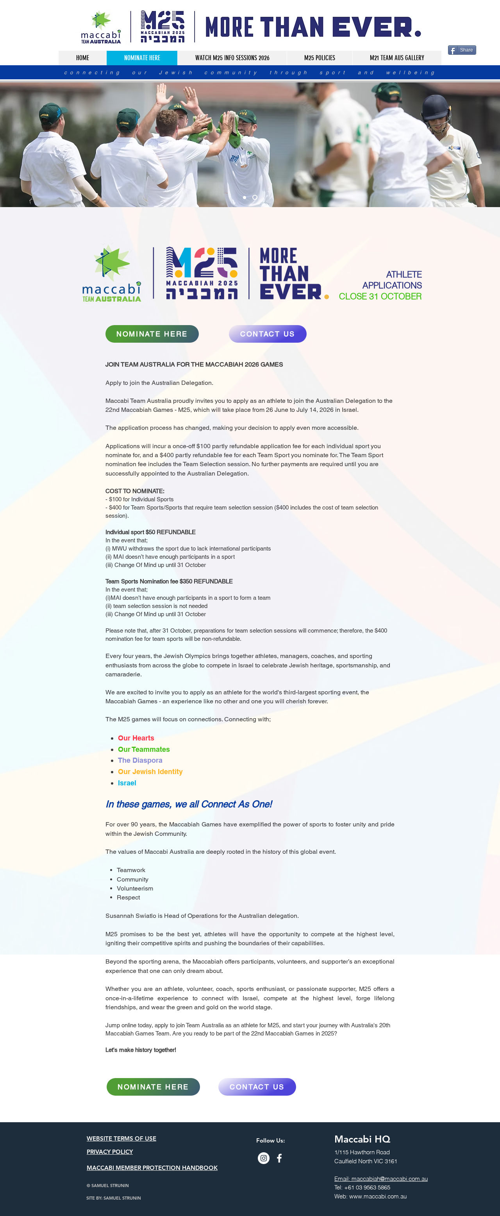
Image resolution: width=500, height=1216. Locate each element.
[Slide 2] (244, 197)
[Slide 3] (254, 197)
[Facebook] (279, 1158)
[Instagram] (264, 1158)
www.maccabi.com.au (378, 1196)
